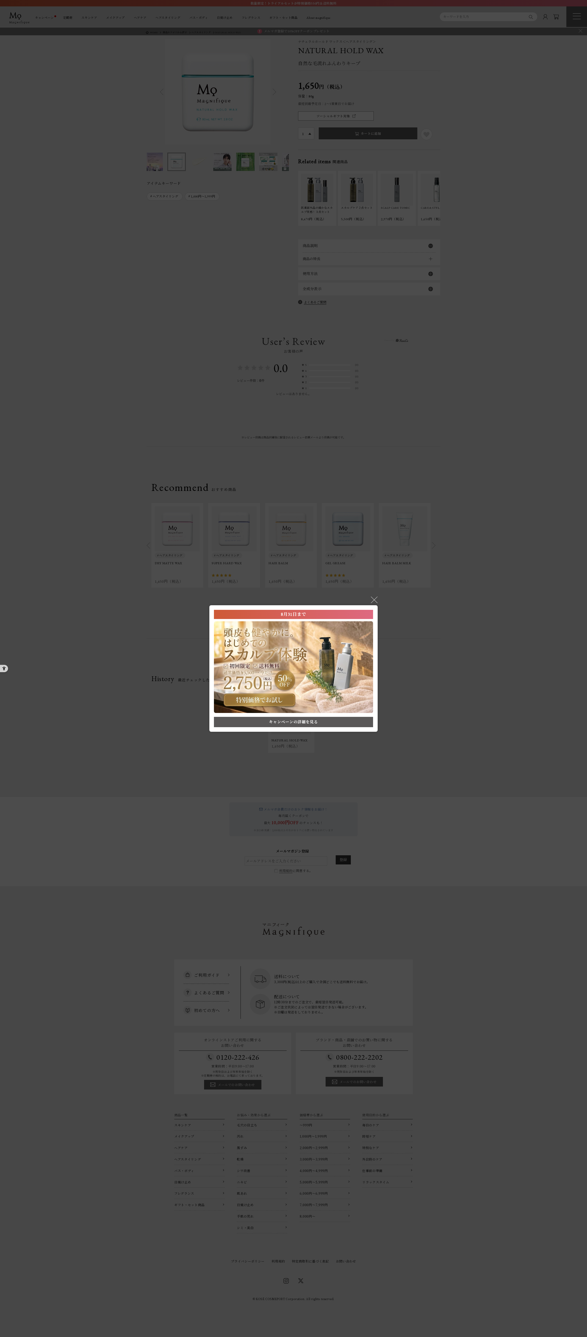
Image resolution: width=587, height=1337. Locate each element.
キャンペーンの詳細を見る (293, 721)
